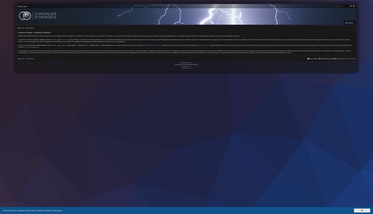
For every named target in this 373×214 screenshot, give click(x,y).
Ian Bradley (190, 62)
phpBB (182, 64)
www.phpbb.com (204, 45)
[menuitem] (349, 22)
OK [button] (362, 210)
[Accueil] (53, 14)
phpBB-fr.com (189, 66)
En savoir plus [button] (57, 210)
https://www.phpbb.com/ (31, 47)
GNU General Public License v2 (152, 45)
